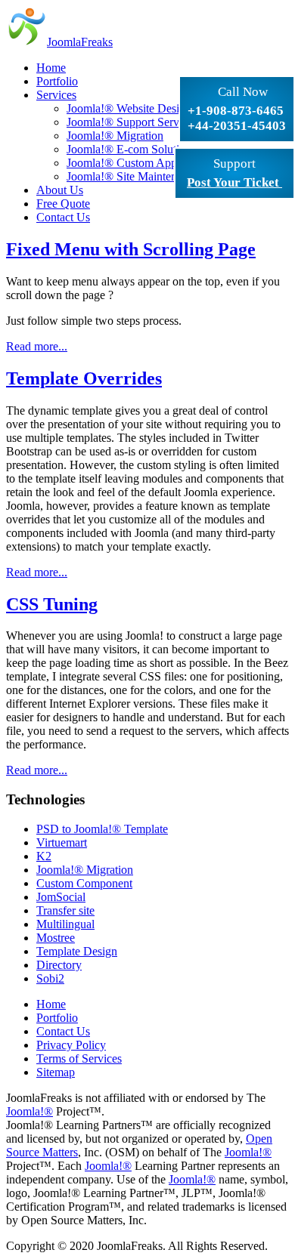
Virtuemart (61, 842)
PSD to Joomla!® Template (102, 828)
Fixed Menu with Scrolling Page (131, 249)
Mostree (55, 937)
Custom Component (84, 883)
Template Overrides (84, 378)
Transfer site (65, 910)
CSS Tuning (52, 604)
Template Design (76, 951)
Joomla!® (29, 1111)
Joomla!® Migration (84, 869)
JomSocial (60, 896)
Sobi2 (50, 978)
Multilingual (65, 924)
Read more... (36, 346)
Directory (59, 964)
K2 (43, 856)
